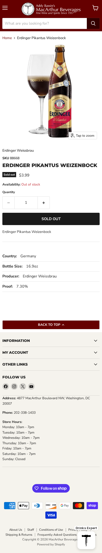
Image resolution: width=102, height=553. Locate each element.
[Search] (93, 23)
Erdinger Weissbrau (18, 150)
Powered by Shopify (51, 544)
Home (7, 38)
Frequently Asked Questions (57, 535)
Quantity (8, 192)
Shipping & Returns (18, 535)
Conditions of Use (51, 530)
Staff (30, 530)
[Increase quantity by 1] (44, 202)
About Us (15, 530)
